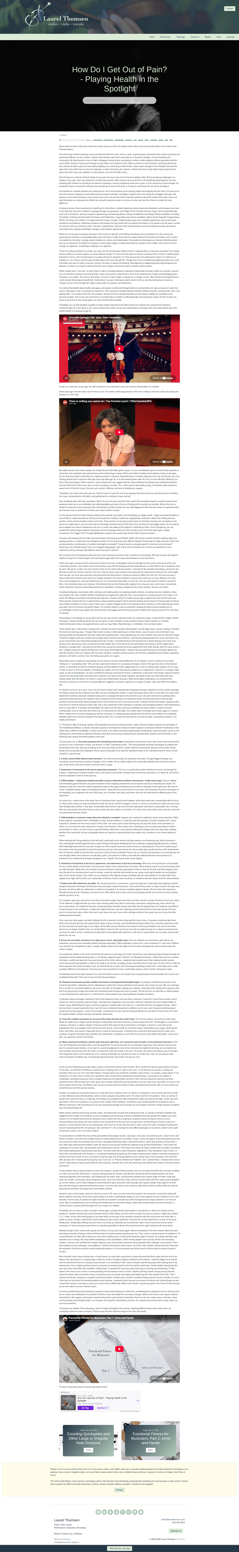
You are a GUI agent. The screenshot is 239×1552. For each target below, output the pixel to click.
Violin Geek (165, 37)
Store (219, 37)
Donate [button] (119, 1490)
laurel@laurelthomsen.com (80, 1469)
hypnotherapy (119, 140)
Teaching (180, 37)
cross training (97, 140)
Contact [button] (229, 8)
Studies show (107, 946)
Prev (89, 1450)
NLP (171, 140)
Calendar (230, 37)
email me (61, 1469)
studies (169, 1113)
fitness (88, 140)
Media (207, 37)
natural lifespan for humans (143, 482)
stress (147, 140)
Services (194, 37)
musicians (128, 140)
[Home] (56, 16)
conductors (77, 473)
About (152, 37)
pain (135, 140)
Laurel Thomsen (64, 1539)
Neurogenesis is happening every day (147, 263)
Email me (181, 1539)
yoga (166, 140)
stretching (153, 140)
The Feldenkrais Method (70, 728)
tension (161, 140)
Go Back (63, 135)
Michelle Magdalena (72, 1542)
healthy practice (108, 140)
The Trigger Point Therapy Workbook (86, 533)
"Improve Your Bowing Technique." (137, 957)
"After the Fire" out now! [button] (119, 1548)
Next (150, 1450)
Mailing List (176, 1531)
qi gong (140, 140)
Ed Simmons (164, 305)
